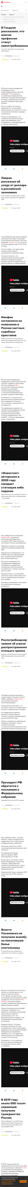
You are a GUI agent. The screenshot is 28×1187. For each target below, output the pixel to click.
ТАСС (24, 1168)
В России (5, 59)
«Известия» (18, 699)
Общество (15, 10)
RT (10, 94)
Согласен (23, 1181)
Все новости (5, 10)
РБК (16, 385)
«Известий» (5, 537)
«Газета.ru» (13, 242)
